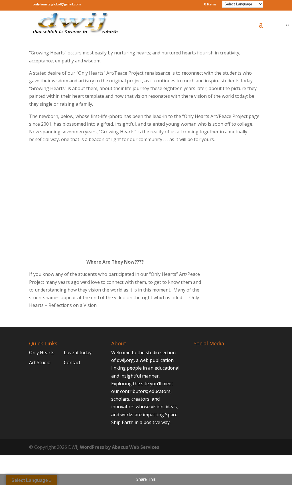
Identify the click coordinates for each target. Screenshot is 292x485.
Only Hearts (41, 352)
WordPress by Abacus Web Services (119, 447)
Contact (72, 362)
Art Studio (39, 362)
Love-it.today (78, 352)
